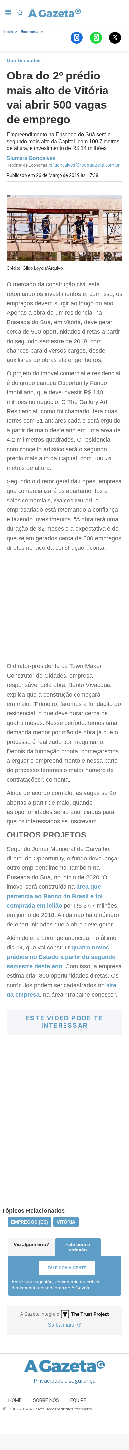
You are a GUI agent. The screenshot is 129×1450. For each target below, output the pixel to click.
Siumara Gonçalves (31, 158)
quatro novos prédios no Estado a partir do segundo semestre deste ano (61, 957)
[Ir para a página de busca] (20, 13)
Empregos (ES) (29, 1222)
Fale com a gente (67, 1268)
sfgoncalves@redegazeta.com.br (85, 164)
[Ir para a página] (54, 13)
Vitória (66, 1222)
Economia (29, 31)
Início (8, 31)
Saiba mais (61, 1324)
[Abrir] (8, 13)
